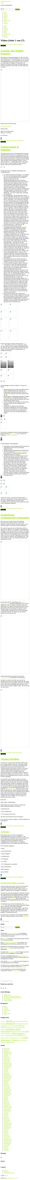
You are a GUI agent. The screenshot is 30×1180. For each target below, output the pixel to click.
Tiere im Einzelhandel (12, 933)
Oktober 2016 (7, 1109)
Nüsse (19, 1031)
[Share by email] (1, 1158)
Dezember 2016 (7, 1106)
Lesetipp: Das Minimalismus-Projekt (12, 997)
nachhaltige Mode (13, 1029)
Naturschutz (14, 1031)
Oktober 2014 (7, 1142)
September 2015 (8, 1127)
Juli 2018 (6, 1081)
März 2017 (6, 1102)
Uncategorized (7, 1013)
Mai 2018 (6, 1082)
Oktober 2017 (7, 1092)
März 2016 (6, 1118)
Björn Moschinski (17, 1021)
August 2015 (7, 1128)
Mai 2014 (6, 1149)
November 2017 (8, 1091)
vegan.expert (10, 961)
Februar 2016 (7, 1120)
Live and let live (18, 1027)
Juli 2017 (6, 1096)
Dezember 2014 (7, 1139)
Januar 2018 (7, 1088)
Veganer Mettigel (8, 1000)
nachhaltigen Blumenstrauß (10, 942)
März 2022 (6, 1049)
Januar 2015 (7, 1138)
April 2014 (6, 1150)
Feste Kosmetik (7, 999)
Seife (19, 1035)
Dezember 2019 (7, 1063)
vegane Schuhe (19, 1037)
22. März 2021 (4, 44)
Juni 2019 (6, 1070)
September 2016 (8, 1110)
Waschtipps (26, 916)
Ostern (22, 1031)
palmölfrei (3, 1033)
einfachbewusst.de (22, 956)
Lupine (4, 938)
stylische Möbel (16, 970)
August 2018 (7, 1080)
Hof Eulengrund (12, 952)
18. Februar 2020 (5, 825)
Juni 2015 (6, 1131)
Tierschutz (6, 1037)
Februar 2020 (7, 1060)
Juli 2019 (6, 1069)
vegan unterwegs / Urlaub (14, 1038)
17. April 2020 (4, 508)
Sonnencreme (7, 994)
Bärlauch (3, 1023)
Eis (20, 1023)
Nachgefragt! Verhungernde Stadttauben (15, 516)
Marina (10, 44)
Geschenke (4, 1025)
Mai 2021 (6, 1055)
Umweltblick (12, 898)
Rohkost (7, 1035)
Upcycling (12, 1038)
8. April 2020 (4, 752)
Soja (26, 1035)
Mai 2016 (6, 1116)
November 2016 (8, 1107)
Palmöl (26, 1031)
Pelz (11, 1033)
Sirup (23, 1035)
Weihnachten (10, 1042)
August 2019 (7, 1067)
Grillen (8, 1025)
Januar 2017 (7, 1105)
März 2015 (6, 1135)
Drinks (17, 1023)
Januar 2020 (7, 1062)
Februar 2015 (7, 1136)
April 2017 (6, 1100)
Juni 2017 (6, 1098)
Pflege (14, 1033)
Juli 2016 (6, 1113)
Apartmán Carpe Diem (11, 435)
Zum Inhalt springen (5, 1)
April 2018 (6, 1084)
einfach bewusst (6, 948)
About (5, 21)
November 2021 (8, 1053)
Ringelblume (3, 1035)
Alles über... (3, 1021)
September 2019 (8, 1066)
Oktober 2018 (7, 1078)
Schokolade (15, 1035)
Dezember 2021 (7, 1052)
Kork (12, 1027)
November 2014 (8, 1140)
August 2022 (7, 1048)
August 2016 (7, 1111)
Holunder (12, 1025)
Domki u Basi (13, 433)
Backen (9, 1021)
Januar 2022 (7, 1051)
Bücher (9, 1023)
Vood (5, 13)
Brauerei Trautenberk (21, 451)
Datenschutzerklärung (9, 1172)
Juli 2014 (6, 1146)
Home (5, 12)
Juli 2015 (6, 1129)
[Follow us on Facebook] (1, 988)
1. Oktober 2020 (5, 140)
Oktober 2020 (7, 1058)
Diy (14, 1023)
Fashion (6, 16)
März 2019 (6, 1073)
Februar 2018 (7, 1087)
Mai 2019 (6, 1071)
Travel (5, 19)
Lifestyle (6, 14)
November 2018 (8, 1077)
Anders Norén (9, 1178)
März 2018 (6, 1085)
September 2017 (8, 1093)
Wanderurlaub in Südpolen (10, 148)
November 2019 (8, 1065)
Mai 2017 (6, 1099)
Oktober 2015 (7, 1125)
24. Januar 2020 (4, 877)
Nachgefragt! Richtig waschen (12, 883)
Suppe (2, 1038)
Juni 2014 (6, 1147)
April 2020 (6, 1059)
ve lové (2, 2)
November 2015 (8, 1124)
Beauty (5, 17)
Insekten (16, 1025)
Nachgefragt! (7, 20)
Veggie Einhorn (11, 788)
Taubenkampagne (5, 677)
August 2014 (7, 1145)
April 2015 (6, 1133)
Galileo (23, 966)
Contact (5, 1170)
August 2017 (7, 1095)
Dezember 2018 (7, 1076)
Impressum (6, 1171)
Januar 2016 (7, 1121)
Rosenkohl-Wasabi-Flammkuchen (12, 996)
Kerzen (9, 1027)
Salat (11, 1035)
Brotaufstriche (25, 1021)
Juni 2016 (6, 1114)
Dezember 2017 (7, 1089)
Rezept (25, 1033)
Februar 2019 (7, 1074)
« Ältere (5, 921)
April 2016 (6, 1117)
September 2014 (8, 1143)
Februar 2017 (7, 1103)
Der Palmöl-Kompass (6, 126)
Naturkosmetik (5, 1031)
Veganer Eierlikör (10, 759)
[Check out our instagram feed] (6, 988)
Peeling (7, 1033)
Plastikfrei (20, 1033)
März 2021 (6, 1056)
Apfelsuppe (5, 832)
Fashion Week (25, 1023)
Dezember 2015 (7, 1122)
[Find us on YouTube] (4, 988)
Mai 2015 (6, 1132)
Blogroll (6, 23)
